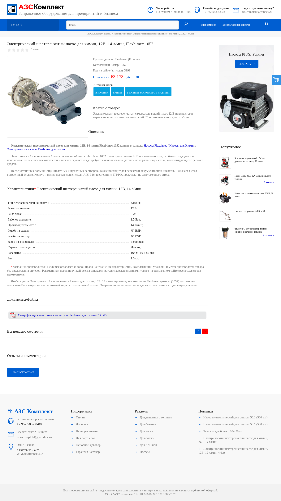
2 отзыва (268, 235)
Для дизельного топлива (155, 417)
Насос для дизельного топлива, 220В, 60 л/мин (254, 195)
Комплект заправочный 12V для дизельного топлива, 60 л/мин (250, 160)
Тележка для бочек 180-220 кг (222, 431)
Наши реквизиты (86, 431)
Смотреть (245, 64)
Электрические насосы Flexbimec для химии (36, 149)
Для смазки (146, 438)
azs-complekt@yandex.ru (257, 11)
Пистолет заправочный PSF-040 (250, 211)
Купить (117, 92)
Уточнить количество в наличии (148, 92)
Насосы (107, 33)
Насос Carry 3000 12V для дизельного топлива (253, 177)
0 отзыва (35, 49)
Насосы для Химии (182, 145)
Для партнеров (85, 438)
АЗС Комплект (94, 33)
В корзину (101, 92)
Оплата (80, 417)
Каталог (17, 25)
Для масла (146, 431)
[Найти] (185, 24)
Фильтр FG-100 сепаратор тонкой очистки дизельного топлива (250, 230)
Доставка (81, 424)
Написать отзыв (23, 372)
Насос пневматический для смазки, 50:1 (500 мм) (235, 417)
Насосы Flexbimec (122, 33)
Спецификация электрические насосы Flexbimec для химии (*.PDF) (62, 315)
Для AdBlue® (148, 445)
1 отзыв (269, 182)
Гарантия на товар (87, 451)
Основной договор (88, 445)
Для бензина (147, 424)
